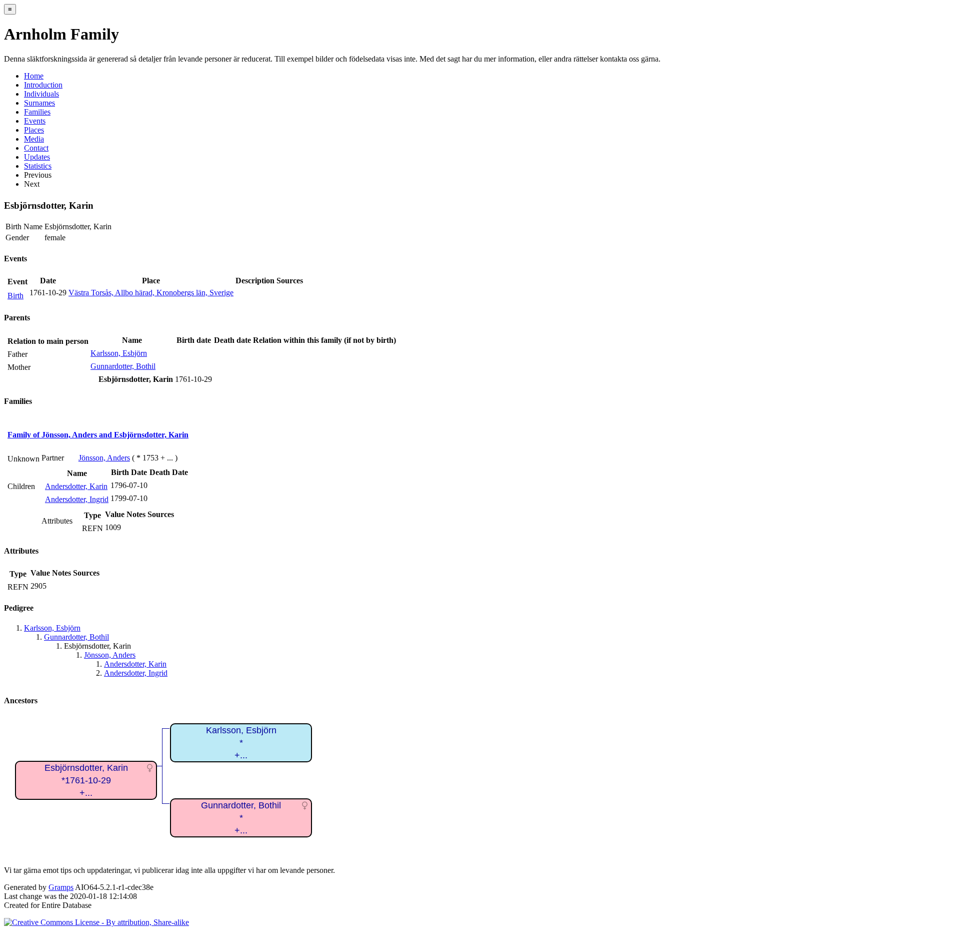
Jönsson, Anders (104, 457)
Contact (36, 148)
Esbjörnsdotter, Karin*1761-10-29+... (86, 780)
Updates (37, 157)
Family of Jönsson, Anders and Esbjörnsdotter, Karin (98, 434)
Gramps (61, 887)
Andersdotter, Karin (76, 486)
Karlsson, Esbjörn (118, 353)
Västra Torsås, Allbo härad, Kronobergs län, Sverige (151, 292)
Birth (16, 295)
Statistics (38, 166)
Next (32, 184)
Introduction (43, 85)
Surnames (39, 103)
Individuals (41, 94)
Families (37, 112)
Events (35, 121)
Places (34, 130)
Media (34, 139)
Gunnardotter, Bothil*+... (241, 817)
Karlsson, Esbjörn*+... (241, 742)
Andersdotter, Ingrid (76, 499)
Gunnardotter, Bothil (123, 366)
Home (34, 76)
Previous (38, 175)
